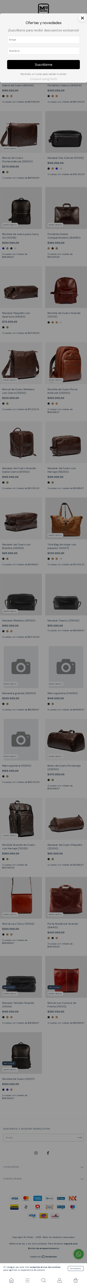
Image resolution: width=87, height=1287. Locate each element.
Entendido (75, 1268)
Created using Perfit (43, 79)
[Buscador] (43, 1280)
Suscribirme (43, 65)
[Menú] (27, 1280)
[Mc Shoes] (11, 1280)
